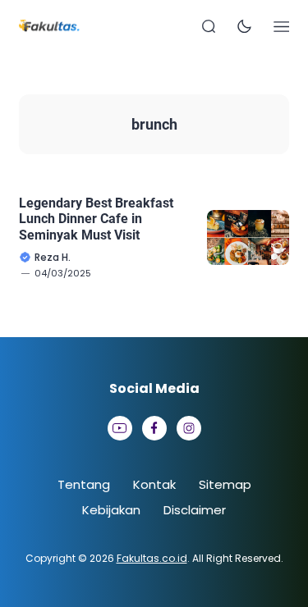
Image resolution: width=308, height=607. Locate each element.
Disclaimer (194, 509)
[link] (120, 428)
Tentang (83, 484)
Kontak (154, 484)
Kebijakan (111, 509)
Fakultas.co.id (152, 558)
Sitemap (225, 484)
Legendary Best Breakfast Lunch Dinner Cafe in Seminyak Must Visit (96, 218)
